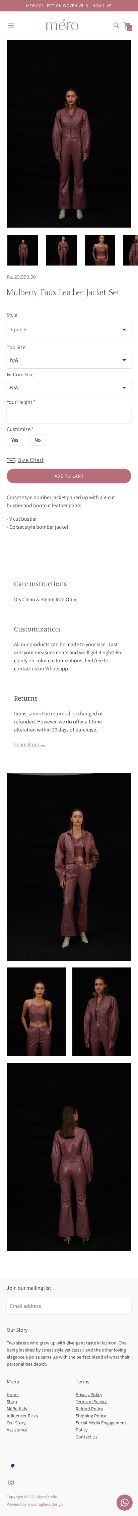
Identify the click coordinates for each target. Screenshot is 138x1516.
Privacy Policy (89, 1394)
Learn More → (30, 744)
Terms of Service (92, 1402)
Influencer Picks (22, 1416)
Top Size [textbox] (16, 347)
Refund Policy (89, 1409)
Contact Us (86, 1437)
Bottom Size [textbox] (20, 375)
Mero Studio (47, 1496)
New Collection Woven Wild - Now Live (69, 5)
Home (13, 1394)
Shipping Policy (91, 1416)
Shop (12, 1402)
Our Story (16, 1423)
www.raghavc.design (45, 1504)
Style (12, 315)
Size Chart (31, 460)
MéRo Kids (17, 1409)
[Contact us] (125, 1503)
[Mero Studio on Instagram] (11, 1481)
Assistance (17, 1430)
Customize (20, 429)
